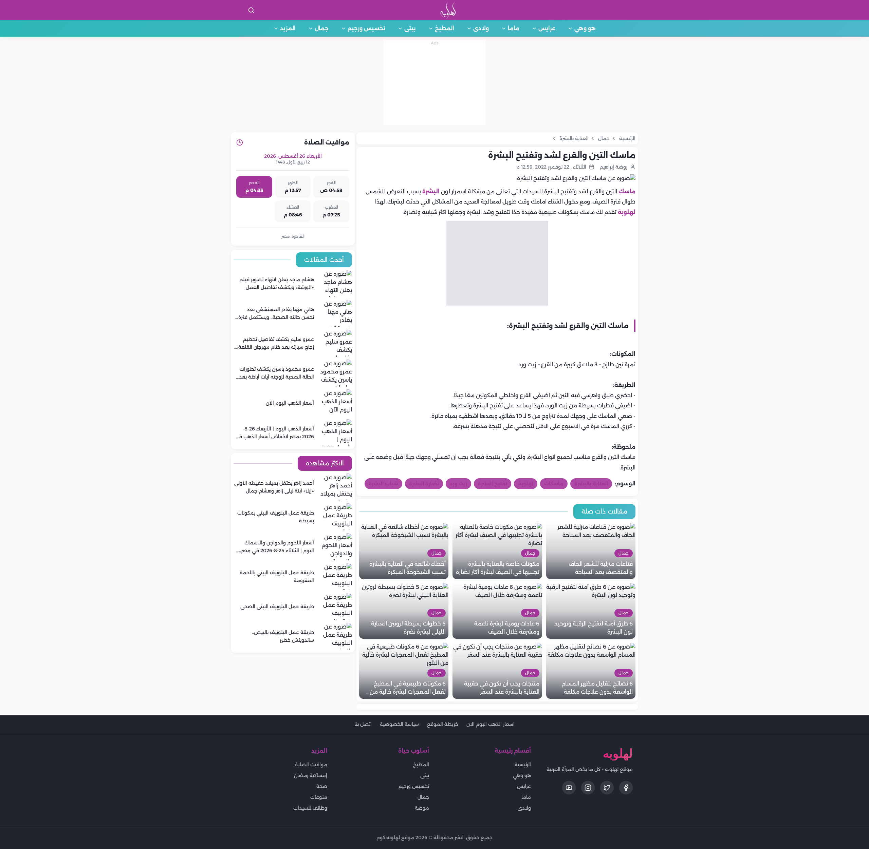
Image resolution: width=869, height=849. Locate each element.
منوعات (318, 797)
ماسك (626, 191)
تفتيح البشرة (492, 484)
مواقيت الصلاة (311, 764)
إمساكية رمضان (310, 775)
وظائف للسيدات (310, 808)
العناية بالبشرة (591, 484)
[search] (251, 10)
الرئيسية (523, 764)
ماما (513, 28)
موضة (422, 808)
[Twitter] (607, 787)
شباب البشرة (383, 484)
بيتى (410, 28)
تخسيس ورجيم (366, 28)
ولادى (481, 28)
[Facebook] (626, 787)
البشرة (431, 191)
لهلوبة (626, 212)
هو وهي (585, 28)
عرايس (546, 28)
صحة (321, 786)
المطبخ (444, 28)
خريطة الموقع (442, 724)
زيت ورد (458, 484)
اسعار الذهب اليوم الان (490, 724)
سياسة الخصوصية (399, 724)
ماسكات (553, 484)
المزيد (288, 28)
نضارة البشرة (424, 484)
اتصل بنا (363, 724)
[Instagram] (588, 787)
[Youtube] (569, 787)
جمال (322, 28)
